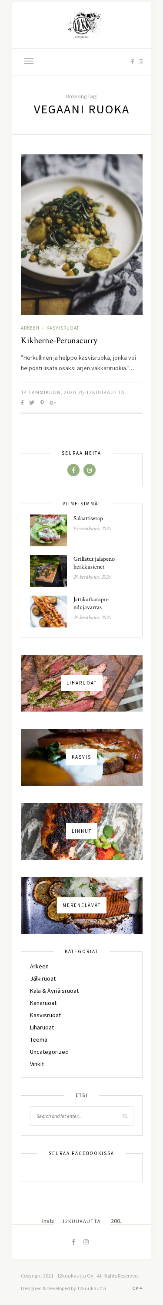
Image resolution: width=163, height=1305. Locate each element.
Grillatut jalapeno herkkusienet (94, 563)
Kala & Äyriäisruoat (54, 991)
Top (135, 1288)
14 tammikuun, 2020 (48, 392)
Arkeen (30, 328)
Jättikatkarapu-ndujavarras (91, 603)
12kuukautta (105, 392)
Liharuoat (42, 1027)
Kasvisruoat (63, 328)
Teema (38, 1039)
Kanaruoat (43, 1003)
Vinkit (37, 1064)
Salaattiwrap (88, 518)
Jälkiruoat (43, 978)
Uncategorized (49, 1052)
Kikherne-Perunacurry (59, 340)
